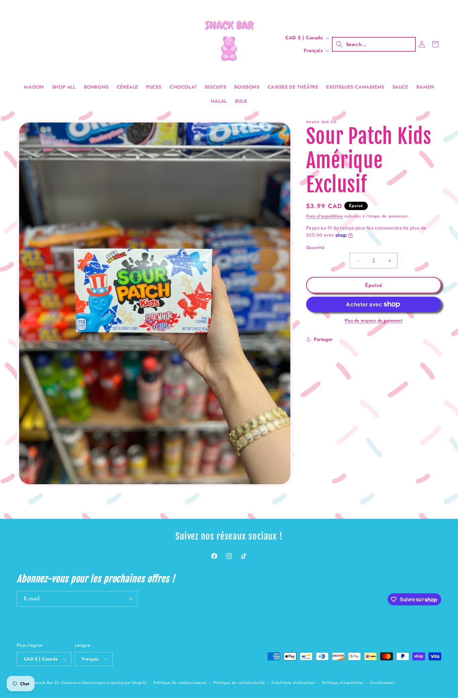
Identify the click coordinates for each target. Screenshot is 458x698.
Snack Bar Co (47, 682)
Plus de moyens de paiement (373, 320)
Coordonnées (382, 682)
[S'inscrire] (129, 599)
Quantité (315, 247)
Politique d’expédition (342, 682)
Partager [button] (323, 339)
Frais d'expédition (324, 216)
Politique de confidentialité (239, 682)
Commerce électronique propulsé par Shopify (104, 682)
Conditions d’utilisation (293, 682)
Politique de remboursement (180, 682)
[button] (374, 44)
